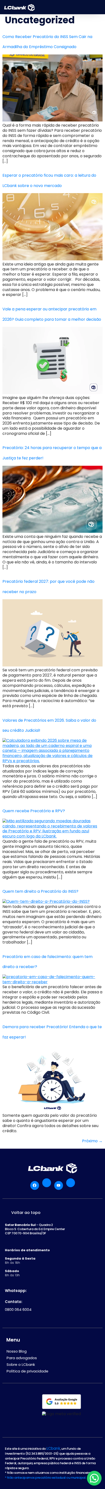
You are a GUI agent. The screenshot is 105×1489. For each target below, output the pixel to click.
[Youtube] (58, 1185)
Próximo (92, 1141)
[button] (94, 1478)
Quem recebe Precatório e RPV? (33, 811)
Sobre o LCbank (21, 1364)
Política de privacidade (27, 1371)
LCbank (53, 1448)
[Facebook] (34, 1185)
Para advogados (22, 1357)
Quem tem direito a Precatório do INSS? (40, 891)
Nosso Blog (17, 1351)
